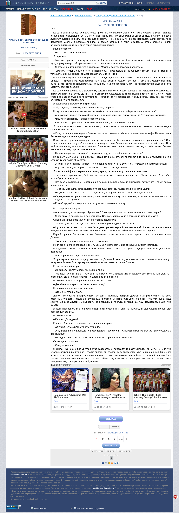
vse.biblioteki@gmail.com (103, 488)
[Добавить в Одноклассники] (112, 463)
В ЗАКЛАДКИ (141, 9)
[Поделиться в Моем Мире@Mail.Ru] (109, 463)
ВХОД (139, 3)
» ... (120, 439)
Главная (10, 9)
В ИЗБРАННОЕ (124, 451)
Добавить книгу (161, 9)
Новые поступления (28, 9)
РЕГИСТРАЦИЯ (126, 3)
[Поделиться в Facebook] (103, 463)
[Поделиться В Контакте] (118, 463)
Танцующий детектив (117, 432)
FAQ (56, 9)
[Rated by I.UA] (24, 508)
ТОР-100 (47, 9)
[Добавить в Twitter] (115, 463)
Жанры (80, 9)
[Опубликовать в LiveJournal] (106, 463)
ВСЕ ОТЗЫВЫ (97, 451)
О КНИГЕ (110, 451)
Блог (89, 9)
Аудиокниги (67, 9)
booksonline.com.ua (18, 475)
